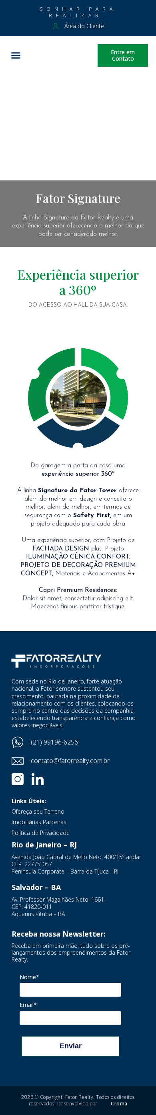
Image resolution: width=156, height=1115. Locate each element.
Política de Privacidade (41, 833)
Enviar (71, 1046)
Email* (28, 1005)
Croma (119, 1103)
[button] (16, 55)
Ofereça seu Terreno (38, 811)
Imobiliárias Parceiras (39, 822)
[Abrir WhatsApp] (136, 1094)
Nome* (29, 977)
